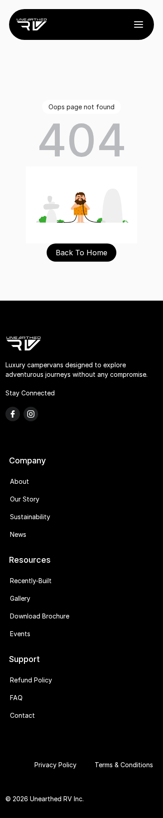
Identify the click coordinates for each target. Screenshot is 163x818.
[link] (32, 24)
